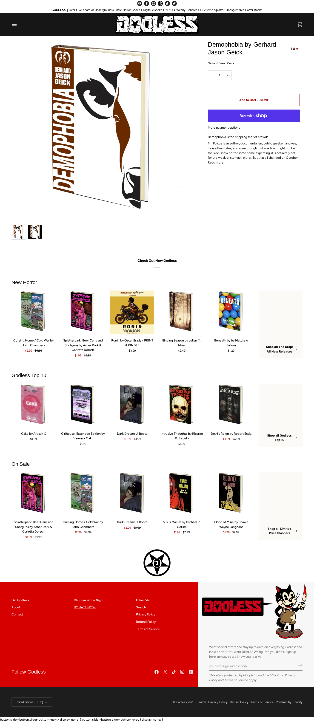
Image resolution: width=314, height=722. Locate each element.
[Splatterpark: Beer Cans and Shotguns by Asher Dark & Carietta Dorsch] (83, 312)
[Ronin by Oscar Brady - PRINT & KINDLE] (132, 312)
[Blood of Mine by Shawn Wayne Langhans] (231, 494)
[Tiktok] (174, 672)
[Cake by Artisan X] (33, 406)
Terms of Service (236, 680)
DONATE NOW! (85, 607)
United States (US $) (29, 702)
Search (141, 607)
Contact (17, 614)
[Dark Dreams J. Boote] (132, 406)
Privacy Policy (145, 614)
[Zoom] (102, 131)
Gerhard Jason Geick (221, 63)
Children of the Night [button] (88, 600)
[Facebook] (146, 3)
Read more (215, 162)
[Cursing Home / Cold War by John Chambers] (33, 312)
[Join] (299, 665)
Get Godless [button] (20, 600)
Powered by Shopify (289, 702)
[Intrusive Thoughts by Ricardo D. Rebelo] (182, 406)
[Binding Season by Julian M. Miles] (182, 312)
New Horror (24, 282)
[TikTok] (167, 3)
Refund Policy (146, 621)
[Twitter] (174, 3)
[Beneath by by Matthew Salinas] (231, 312)
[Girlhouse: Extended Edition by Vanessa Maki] (83, 406)
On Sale (20, 464)
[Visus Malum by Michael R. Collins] (182, 494)
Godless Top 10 (28, 375)
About (15, 607)
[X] (165, 672)
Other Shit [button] (143, 600)
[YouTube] (140, 3)
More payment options (224, 127)
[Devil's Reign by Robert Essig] (231, 406)
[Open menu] (18, 24)
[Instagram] (153, 3)
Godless (181, 702)
